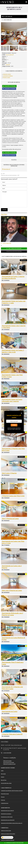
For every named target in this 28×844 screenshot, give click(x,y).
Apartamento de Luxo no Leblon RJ (7, 810)
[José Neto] (14, 229)
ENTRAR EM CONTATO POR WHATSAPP (14, 842)
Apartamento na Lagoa (9, 711)
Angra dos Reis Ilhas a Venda (6, 783)
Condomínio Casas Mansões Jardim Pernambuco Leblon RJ (12, 790)
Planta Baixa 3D (6, 169)
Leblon (2, 770)
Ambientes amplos (7, 74)
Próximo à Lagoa (6, 77)
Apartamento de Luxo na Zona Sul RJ (7, 820)
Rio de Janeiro (9, 54)
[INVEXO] (7, 2)
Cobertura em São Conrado (6, 830)
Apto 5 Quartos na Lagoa (10, 518)
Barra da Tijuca (3, 780)
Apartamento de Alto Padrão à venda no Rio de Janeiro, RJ (11, 823)
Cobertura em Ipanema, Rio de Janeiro (8, 833)
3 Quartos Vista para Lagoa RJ (12, 734)
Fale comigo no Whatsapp (14, 248)
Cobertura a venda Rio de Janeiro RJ (7, 840)
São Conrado (3, 773)
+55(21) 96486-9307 (7, 19)
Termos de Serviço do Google (8, 762)
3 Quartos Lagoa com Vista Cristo (13, 496)
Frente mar (3, 800)
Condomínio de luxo (4, 803)
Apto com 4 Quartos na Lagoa (12, 590)
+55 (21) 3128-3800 (7, 752)
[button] (24, 33)
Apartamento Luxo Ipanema (6, 813)
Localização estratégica (8, 75)
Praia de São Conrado (5, 793)
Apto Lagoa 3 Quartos (9, 473)
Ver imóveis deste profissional (14, 251)
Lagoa (7, 64)
